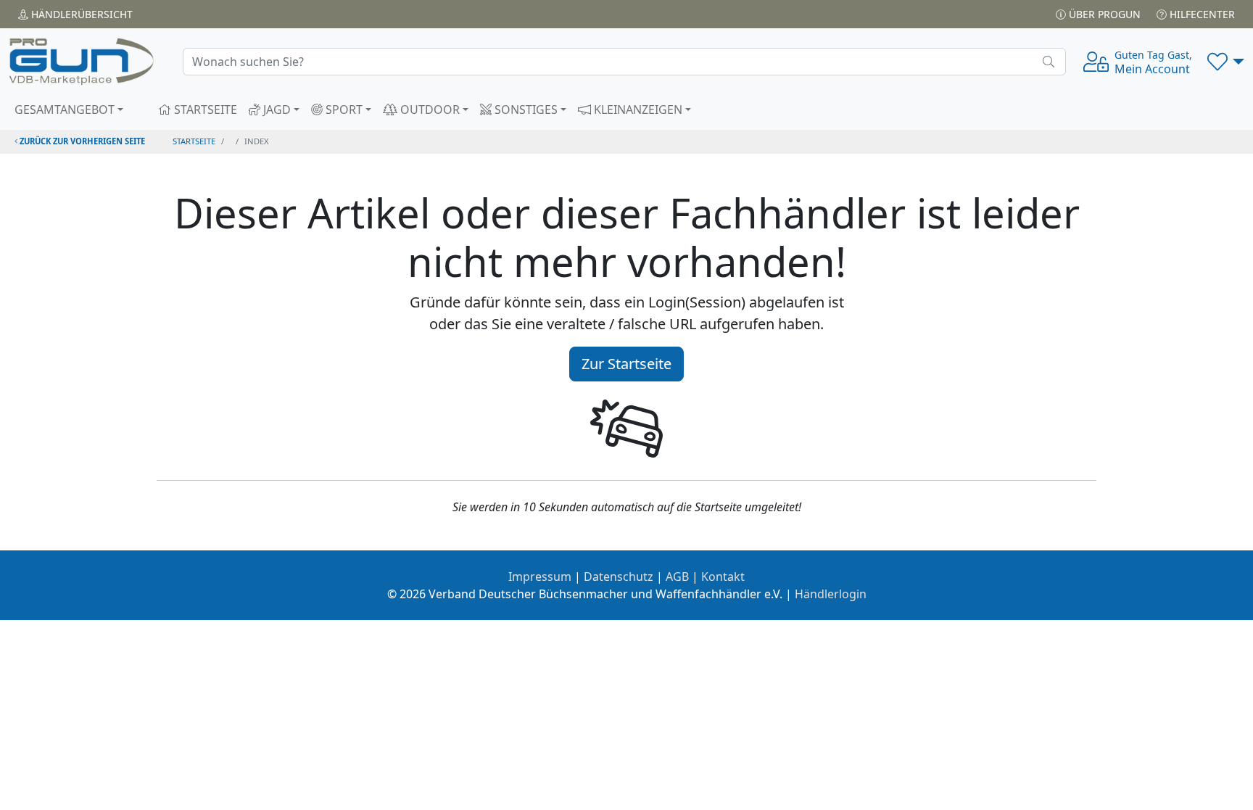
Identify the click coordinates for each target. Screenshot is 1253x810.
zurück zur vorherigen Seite (81, 141)
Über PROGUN (1103, 14)
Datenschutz (618, 576)
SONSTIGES (525, 109)
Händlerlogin (831, 594)
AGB (677, 576)
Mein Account (1153, 62)
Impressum (539, 576)
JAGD (275, 109)
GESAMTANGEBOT (65, 109)
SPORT (343, 109)
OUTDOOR (428, 109)
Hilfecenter (1201, 14)
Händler (80, 14)
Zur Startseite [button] (626, 363)
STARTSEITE (204, 109)
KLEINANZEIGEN (636, 109)
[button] (1225, 61)
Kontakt (723, 576)
